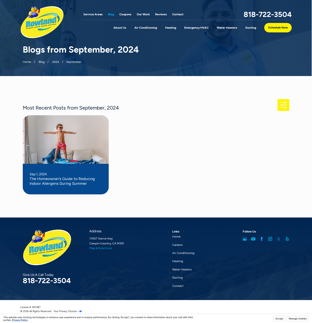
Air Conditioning (183, 253)
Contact (177, 14)
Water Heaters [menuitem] (227, 27)
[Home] (42, 22)
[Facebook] (262, 239)
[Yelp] (287, 239)
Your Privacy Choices (66, 311)
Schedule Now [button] (278, 27)
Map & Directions (100, 248)
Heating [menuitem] (170, 27)
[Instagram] (270, 239)
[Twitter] (279, 239)
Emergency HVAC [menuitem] (196, 27)
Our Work (143, 14)
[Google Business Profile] (245, 239)
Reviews (161, 14)
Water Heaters (182, 269)
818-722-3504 (268, 14)
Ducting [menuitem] (250, 27)
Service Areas (93, 14)
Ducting (177, 277)
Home (176, 236)
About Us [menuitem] (119, 27)
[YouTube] (253, 239)
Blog (111, 14)
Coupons (125, 14)
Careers (177, 245)
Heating (177, 261)
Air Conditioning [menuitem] (145, 27)
